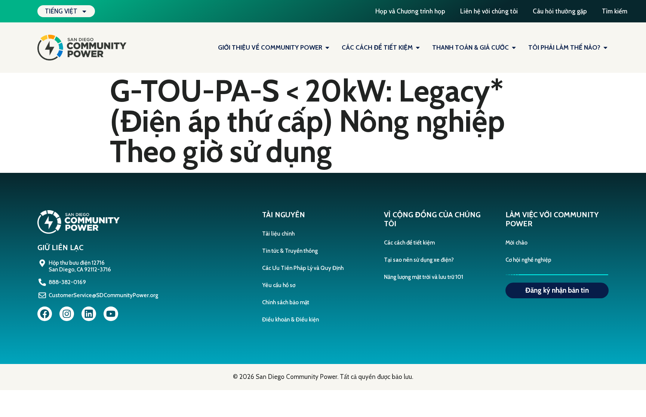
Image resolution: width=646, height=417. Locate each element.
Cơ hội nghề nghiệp (528, 259)
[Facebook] (44, 313)
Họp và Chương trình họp (410, 11)
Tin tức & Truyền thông (290, 251)
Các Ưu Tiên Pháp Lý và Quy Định (303, 268)
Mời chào (516, 242)
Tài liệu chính (278, 233)
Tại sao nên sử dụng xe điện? (419, 259)
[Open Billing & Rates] (514, 48)
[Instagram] (66, 313)
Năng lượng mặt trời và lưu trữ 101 (423, 277)
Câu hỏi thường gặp (560, 11)
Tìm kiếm (614, 11)
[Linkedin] (88, 313)
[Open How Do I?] (605, 48)
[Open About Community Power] (327, 48)
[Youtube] (111, 313)
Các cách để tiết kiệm (409, 242)
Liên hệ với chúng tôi (489, 11)
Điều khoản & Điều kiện (290, 319)
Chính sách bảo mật (285, 302)
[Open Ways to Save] (418, 48)
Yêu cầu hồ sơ (278, 285)
